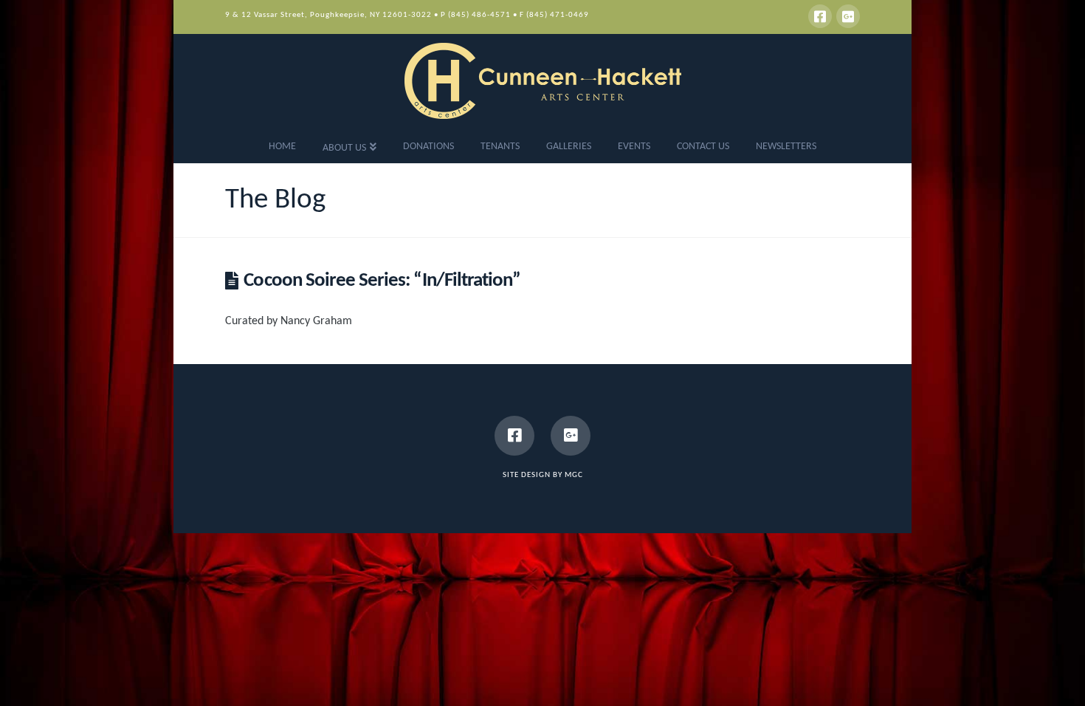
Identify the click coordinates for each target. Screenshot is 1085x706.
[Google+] (848, 16)
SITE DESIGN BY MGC (543, 475)
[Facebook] (820, 16)
